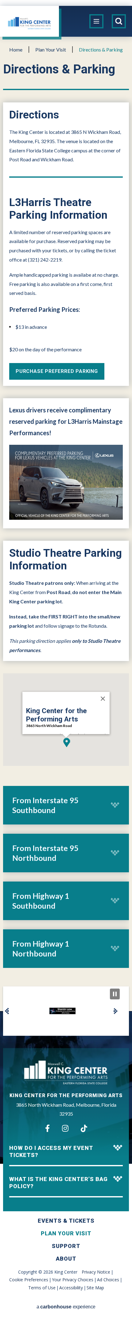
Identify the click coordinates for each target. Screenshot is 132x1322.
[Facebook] (47, 1128)
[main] (66, 524)
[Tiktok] (84, 1128)
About (66, 1258)
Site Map (95, 1288)
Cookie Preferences (28, 1280)
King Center (29, 23)
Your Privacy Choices (72, 1280)
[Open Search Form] (119, 21)
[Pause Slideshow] (115, 994)
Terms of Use (42, 1288)
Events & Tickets (66, 1220)
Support (66, 1246)
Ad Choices (108, 1280)
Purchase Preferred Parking (57, 371)
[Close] (102, 698)
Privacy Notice (96, 1272)
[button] (66, 742)
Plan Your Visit (50, 49)
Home (15, 49)
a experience (66, 1306)
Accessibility (71, 1288)
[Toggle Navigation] (96, 21)
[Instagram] (65, 1128)
